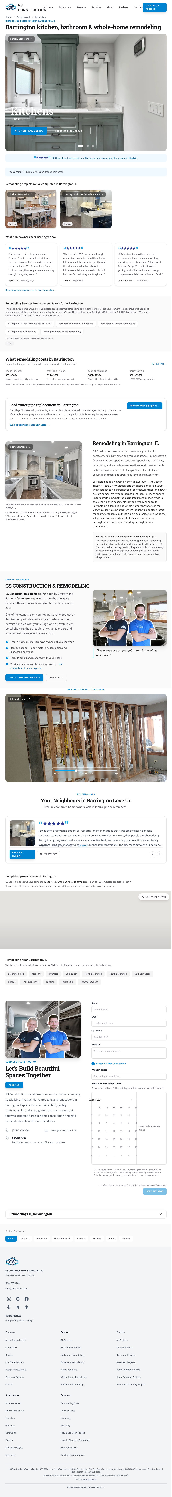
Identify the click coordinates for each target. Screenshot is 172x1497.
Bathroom (42, 1246)
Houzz (23, 1328)
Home (8, 17)
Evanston (10, 1426)
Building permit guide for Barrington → (29, 428)
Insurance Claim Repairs (72, 1441)
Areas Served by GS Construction (83, 1495)
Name (93, 1011)
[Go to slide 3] (90, 146)
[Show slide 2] (43, 498)
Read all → (132, 158)
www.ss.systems (88, 1487)
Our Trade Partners (14, 1370)
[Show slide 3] (45, 498)
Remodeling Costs (69, 1411)
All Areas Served (13, 1411)
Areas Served (23, 17)
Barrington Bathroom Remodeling (76, 327)
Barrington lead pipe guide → (142, 409)
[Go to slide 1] (79, 146)
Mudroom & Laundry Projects (129, 1392)
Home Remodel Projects (127, 1385)
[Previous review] (150, 862)
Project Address (98, 1078)
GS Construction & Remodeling (24, 1279)
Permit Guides (67, 1418)
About (108, 7)
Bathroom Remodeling (71, 1363)
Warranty (64, 1433)
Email (93, 1025)
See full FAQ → (156, 367)
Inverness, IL (64, 853)
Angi (30, 1328)
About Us (56, 685)
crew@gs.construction (63, 1137)
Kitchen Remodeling (70, 1355)
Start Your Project (150, 7)
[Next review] (157, 862)
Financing (65, 1426)
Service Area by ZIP (14, 1418)
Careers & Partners (14, 1385)
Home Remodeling (27, 131)
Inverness (10, 1463)
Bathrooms (63, 7)
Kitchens (47, 7)
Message (94, 1052)
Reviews (122, 7)
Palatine (9, 1448)
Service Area (19, 1145)
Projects (80, 7)
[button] (135, 1108)
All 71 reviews (48, 862)
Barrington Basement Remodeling (118, 327)
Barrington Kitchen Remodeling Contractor (29, 327)
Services (95, 7)
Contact (136, 7)
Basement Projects (124, 1370)
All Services (65, 1348)
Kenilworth (10, 1441)
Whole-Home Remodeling (73, 1385)
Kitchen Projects (123, 1355)
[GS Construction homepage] (84, 1270)
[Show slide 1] (40, 498)
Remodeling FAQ (68, 1455)
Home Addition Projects (126, 1378)
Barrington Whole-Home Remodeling (62, 335)
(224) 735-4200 (20, 1137)
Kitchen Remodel (18, 450)
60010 (9, 346)
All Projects (120, 1348)
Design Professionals (15, 1378)
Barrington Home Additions (22, 335)
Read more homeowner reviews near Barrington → (31, 293)
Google (9, 1328)
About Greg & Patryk (15, 1348)
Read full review (18, 862)
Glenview (10, 1433)
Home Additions (68, 1378)
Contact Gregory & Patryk (24, 685)
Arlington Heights (14, 1455)
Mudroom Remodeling (71, 1392)
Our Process (11, 1355)
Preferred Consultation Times (105, 1091)
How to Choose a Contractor (74, 1448)
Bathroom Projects (124, 1363)
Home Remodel (62, 1246)
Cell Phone (95, 1038)
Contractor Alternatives (72, 1463)
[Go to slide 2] (84, 146)
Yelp (16, 1328)
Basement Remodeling (71, 1370)
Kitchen (25, 1246)
